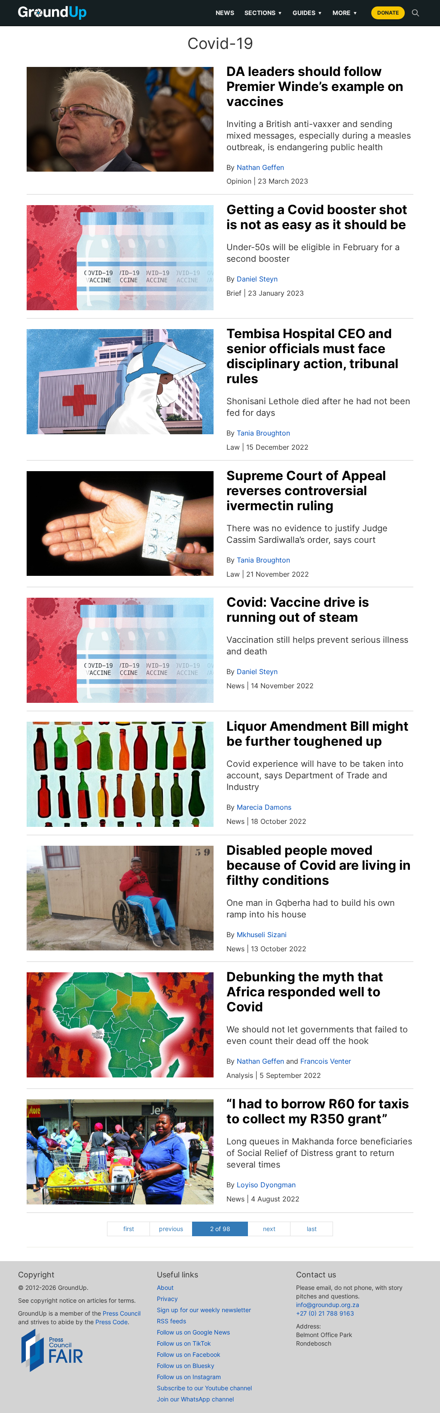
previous (171, 1228)
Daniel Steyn (257, 279)
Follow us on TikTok (184, 1343)
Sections (263, 12)
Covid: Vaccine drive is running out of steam (297, 609)
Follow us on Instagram (189, 1376)
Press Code (111, 1321)
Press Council (122, 1313)
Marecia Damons (264, 807)
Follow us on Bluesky (185, 1365)
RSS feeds (171, 1321)
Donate (388, 12)
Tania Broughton (263, 433)
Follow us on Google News (193, 1332)
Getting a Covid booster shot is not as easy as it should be (316, 217)
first (128, 1228)
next (269, 1228)
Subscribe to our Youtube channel (204, 1388)
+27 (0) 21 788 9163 (325, 1313)
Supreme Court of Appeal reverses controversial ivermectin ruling (306, 490)
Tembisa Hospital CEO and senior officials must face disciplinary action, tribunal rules (312, 356)
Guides (307, 12)
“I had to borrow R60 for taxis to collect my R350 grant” (317, 1111)
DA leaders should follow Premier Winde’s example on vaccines (314, 86)
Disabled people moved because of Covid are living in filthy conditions (318, 865)
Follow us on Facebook (188, 1354)
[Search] (415, 12)
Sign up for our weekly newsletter (204, 1309)
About (165, 1287)
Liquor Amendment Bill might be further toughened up (317, 733)
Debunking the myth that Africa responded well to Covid (304, 991)
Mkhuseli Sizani (262, 934)
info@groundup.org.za (327, 1304)
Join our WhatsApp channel (195, 1399)
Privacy (167, 1298)
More (345, 12)
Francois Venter (325, 1061)
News (225, 12)
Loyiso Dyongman (266, 1184)
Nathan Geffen (260, 167)
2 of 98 (220, 1228)
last (312, 1228)
